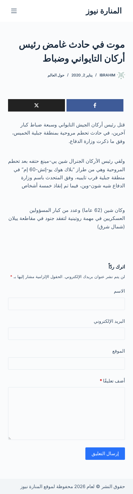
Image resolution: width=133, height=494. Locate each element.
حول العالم (56, 75)
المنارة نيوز (104, 10)
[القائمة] (14, 11)
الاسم (119, 291)
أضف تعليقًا (112, 381)
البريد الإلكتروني (109, 321)
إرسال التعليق (105, 453)
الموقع (118, 351)
